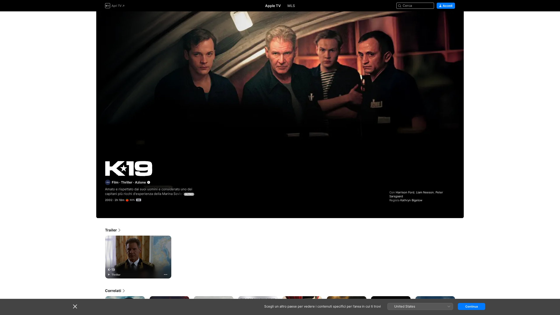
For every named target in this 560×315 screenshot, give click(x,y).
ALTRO (189, 194)
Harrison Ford (405, 192)
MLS (291, 6)
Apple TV (273, 6)
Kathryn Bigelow (411, 200)
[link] (113, 230)
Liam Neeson (425, 192)
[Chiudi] (75, 306)
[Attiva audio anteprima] (452, 20)
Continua (471, 306)
